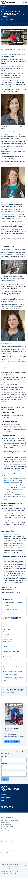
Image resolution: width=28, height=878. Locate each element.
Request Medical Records (7, 826)
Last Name (7, 764)
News (4, 6)
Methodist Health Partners (7, 841)
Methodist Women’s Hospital (12, 77)
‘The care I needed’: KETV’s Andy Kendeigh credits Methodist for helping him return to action (13, 679)
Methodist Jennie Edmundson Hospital (16, 429)
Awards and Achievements (10, 627)
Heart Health (6, 636)
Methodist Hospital (16, 428)
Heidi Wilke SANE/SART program (14, 535)
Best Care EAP (4, 852)
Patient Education (5, 833)
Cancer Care (6, 629)
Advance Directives (6, 831)
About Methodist (6, 856)
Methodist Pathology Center (8, 850)
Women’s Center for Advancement (13, 480)
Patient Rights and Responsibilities (9, 835)
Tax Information (5, 848)
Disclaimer (5, 873)
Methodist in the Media (9, 646)
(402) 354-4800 (5, 802)
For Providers (4, 846)
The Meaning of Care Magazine (11, 651)
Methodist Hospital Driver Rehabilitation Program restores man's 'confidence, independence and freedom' (12, 673)
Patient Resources (7, 817)
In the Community (7, 639)
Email (5, 771)
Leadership (4, 861)
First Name (7, 756)
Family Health (6, 631)
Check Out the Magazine (11, 741)
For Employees (4, 844)
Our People (6, 649)
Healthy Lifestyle (7, 634)
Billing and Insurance (6, 822)
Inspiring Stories (7, 641)
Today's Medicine (7, 654)
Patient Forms (4, 828)
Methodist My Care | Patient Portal (9, 820)
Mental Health (6, 644)
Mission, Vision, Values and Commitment (11, 859)
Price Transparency (6, 824)
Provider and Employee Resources (12, 839)
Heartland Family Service (10, 482)
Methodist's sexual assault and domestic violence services (14, 604)
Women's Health (7, 656)
